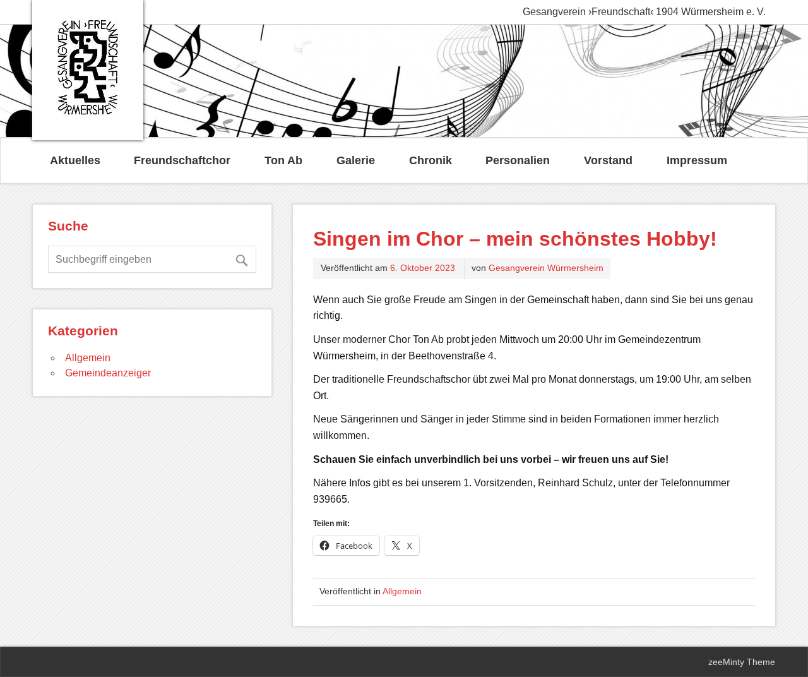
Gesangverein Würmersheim (546, 268)
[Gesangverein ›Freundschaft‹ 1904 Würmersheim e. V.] (87, 111)
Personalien (517, 160)
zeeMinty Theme (741, 662)
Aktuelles (75, 160)
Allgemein (402, 591)
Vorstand (608, 160)
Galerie (355, 160)
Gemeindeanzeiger (108, 373)
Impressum (697, 160)
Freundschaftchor (182, 160)
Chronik (430, 160)
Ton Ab (283, 160)
